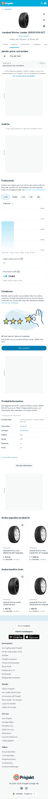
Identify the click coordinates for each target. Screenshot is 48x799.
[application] (24, 231)
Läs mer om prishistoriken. (36, 190)
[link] (13, 541)
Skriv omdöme (24, 36)
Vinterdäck (8, 9)
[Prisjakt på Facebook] (21, 788)
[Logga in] (45, 3)
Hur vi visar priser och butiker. (24, 76)
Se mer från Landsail (9, 457)
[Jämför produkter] (44, 26)
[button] (44, 14)
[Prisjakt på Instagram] (26, 788)
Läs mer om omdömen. (10, 303)
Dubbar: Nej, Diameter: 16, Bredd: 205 (24, 39)
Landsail (23, 426)
